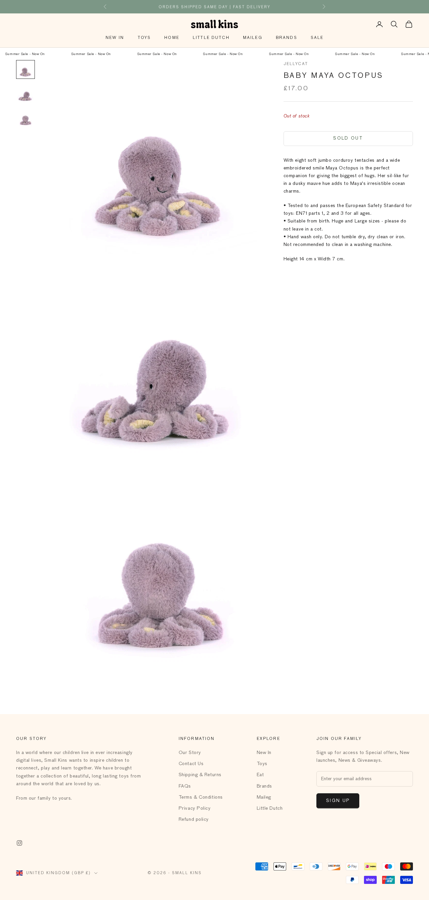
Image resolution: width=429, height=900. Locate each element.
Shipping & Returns (200, 774)
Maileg (252, 38)
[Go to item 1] (25, 69)
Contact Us (191, 763)
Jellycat (296, 64)
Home (171, 38)
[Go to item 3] (25, 117)
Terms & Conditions (201, 797)
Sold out (348, 138)
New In (115, 38)
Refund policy (194, 819)
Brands (286, 38)
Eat (260, 774)
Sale (317, 38)
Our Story (190, 752)
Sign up (338, 801)
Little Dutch (211, 38)
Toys (144, 38)
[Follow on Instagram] (19, 843)
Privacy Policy (195, 808)
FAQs (185, 786)
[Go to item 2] (25, 93)
